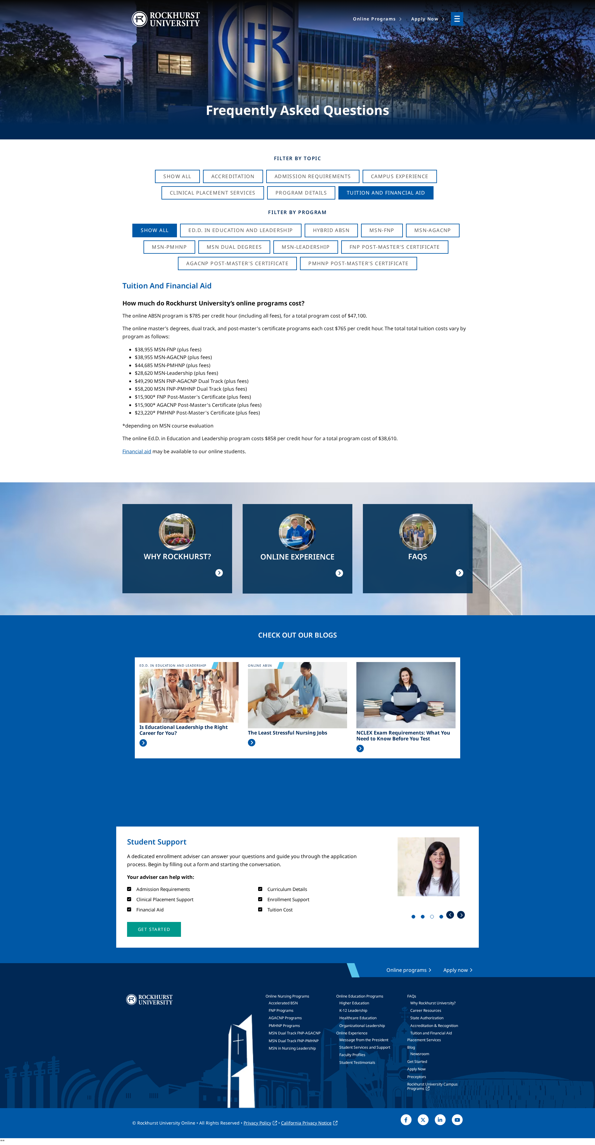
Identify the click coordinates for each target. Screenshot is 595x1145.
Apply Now (416, 1069)
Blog (411, 1047)
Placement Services (424, 1039)
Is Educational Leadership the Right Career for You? (183, 730)
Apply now (455, 970)
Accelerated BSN (283, 1003)
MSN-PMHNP (169, 246)
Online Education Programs (359, 996)
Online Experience (352, 1033)
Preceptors (416, 1076)
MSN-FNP (381, 230)
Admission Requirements (313, 176)
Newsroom (419, 1053)
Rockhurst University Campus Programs (432, 1086)
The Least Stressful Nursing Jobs (287, 733)
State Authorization (426, 1017)
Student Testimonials (357, 1062)
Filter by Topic (297, 158)
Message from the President (363, 1039)
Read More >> (143, 743)
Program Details (301, 192)
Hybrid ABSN (331, 230)
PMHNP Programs (284, 1025)
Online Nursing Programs (287, 996)
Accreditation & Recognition (434, 1025)
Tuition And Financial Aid (386, 192)
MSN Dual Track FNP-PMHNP (294, 1040)
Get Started (417, 1061)
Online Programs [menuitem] (374, 19)
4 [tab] (442, 918)
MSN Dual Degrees (234, 246)
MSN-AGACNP (432, 230)
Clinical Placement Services (213, 192)
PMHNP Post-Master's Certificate (358, 263)
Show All (177, 176)
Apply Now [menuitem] (425, 19)
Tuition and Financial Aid (431, 1033)
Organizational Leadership (362, 1025)
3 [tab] (433, 918)
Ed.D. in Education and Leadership (240, 230)
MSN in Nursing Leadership (292, 1048)
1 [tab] (415, 918)
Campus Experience (400, 176)
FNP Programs (281, 1010)
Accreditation (233, 176)
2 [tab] (424, 918)
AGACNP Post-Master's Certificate (237, 263)
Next (461, 915)
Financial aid (136, 451)
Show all (155, 230)
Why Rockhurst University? (433, 1003)
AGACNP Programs (285, 1017)
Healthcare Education (358, 1017)
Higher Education (354, 1003)
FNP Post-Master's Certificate (395, 246)
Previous (450, 915)
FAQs (411, 996)
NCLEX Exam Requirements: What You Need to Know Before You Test (403, 736)
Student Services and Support (364, 1047)
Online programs (406, 970)
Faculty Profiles (352, 1054)
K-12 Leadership (353, 1010)
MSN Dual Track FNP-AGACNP (294, 1033)
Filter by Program (297, 212)
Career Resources (425, 1010)
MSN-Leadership (306, 246)
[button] (154, 929)
